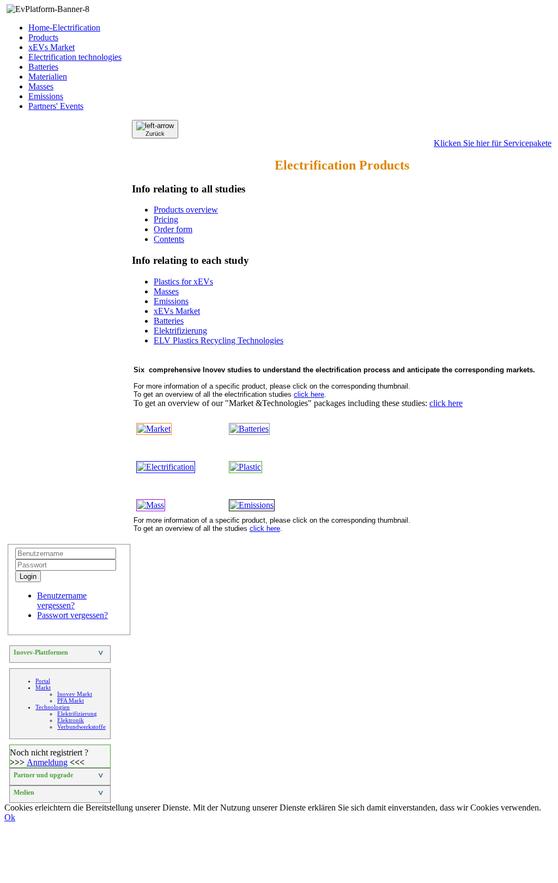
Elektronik (70, 720)
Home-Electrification (64, 27)
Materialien (47, 76)
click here (309, 394)
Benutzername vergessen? (62, 600)
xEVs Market (51, 47)
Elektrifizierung (180, 330)
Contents (169, 239)
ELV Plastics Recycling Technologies (218, 340)
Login (28, 576)
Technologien (52, 707)
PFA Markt (70, 700)
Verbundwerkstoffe (81, 726)
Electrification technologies (75, 57)
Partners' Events (55, 106)
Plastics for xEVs (183, 281)
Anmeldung (47, 762)
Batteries (43, 66)
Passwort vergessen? (72, 615)
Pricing (166, 219)
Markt (43, 687)
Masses (40, 86)
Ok (9, 817)
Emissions (45, 96)
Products (43, 37)
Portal (42, 681)
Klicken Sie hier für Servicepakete (492, 143)
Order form (173, 229)
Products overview (186, 209)
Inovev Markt (74, 694)
